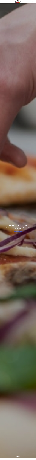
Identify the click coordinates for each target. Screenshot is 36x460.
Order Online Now (21, 231)
